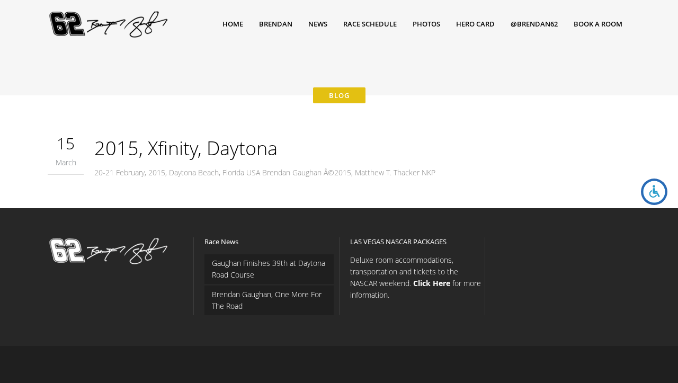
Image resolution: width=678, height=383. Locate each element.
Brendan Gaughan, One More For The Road (267, 300)
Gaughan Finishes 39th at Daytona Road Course (268, 269)
